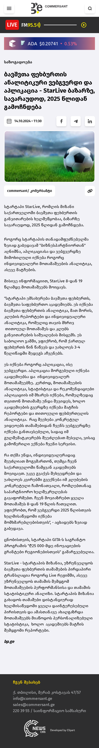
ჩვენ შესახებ (26, 682)
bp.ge (9, 641)
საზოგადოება (18, 62)
